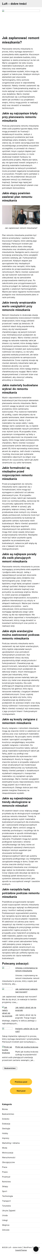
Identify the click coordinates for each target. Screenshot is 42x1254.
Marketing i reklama (11, 1143)
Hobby (5, 1133)
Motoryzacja (7, 1152)
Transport (6, 1201)
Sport (4, 1191)
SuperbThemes (21, 1250)
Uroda (5, 1215)
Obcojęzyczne (8, 1162)
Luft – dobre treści (14, 3)
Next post (21, 1091)
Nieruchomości (8, 1157)
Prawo (5, 1172)
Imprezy (5, 1138)
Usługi (5, 1220)
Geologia (6, 1128)
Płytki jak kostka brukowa (26, 1047)
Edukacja (6, 1123)
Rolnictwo (6, 1181)
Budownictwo (10, 1068)
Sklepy (5, 1186)
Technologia (7, 1196)
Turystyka (6, 1206)
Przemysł (6, 1177)
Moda (4, 1148)
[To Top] (35, 1249)
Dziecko (5, 1119)
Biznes (5, 1109)
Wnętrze (5, 1225)
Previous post (21, 1082)
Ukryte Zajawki (8, 1210)
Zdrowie (5, 1230)
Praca (4, 1167)
